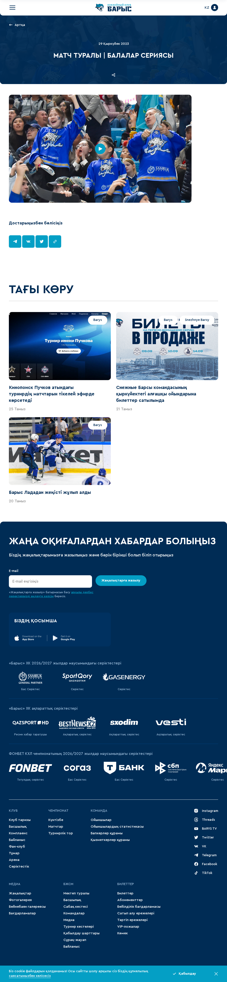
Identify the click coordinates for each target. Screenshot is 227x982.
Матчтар (55, 826)
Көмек (122, 933)
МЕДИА (14, 884)
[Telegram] (15, 241)
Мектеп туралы (76, 893)
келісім (49, 596)
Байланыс (17, 840)
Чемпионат (58, 810)
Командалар (74, 913)
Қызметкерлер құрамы (110, 840)
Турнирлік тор (60, 833)
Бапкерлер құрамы (107, 833)
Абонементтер (130, 900)
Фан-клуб (17, 846)
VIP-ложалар (128, 926)
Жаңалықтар (20, 893)
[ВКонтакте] (28, 241)
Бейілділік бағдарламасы (138, 906)
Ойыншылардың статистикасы (117, 826)
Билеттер (125, 884)
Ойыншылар (101, 820)
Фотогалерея (20, 900)
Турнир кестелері (78, 926)
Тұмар (14, 853)
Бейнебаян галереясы (27, 906)
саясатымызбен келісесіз (30, 976)
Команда (99, 810)
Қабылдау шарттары (81, 933)
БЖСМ (68, 884)
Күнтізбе (55, 820)
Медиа (68, 920)
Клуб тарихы (20, 820)
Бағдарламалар (22, 913)
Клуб (13, 810)
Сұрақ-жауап (74, 940)
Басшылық (18, 826)
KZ (207, 7)
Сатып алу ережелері (135, 913)
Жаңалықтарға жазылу (121, 580)
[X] (41, 241)
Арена (14, 860)
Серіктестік (19, 866)
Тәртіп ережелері (132, 920)
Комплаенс (18, 833)
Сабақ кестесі (75, 906)
